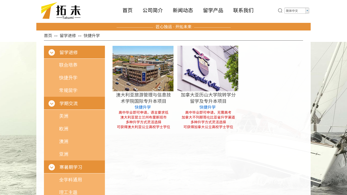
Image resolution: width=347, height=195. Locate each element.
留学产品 (213, 10)
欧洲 (63, 128)
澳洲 (63, 141)
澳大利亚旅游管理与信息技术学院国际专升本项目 (143, 97)
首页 (127, 10)
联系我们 (243, 10)
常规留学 (68, 90)
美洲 (63, 116)
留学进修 (68, 35)
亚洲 (63, 154)
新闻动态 (183, 10)
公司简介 (153, 10)
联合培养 (68, 65)
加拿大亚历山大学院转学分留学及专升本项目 (208, 97)
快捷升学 (143, 107)
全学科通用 (70, 179)
